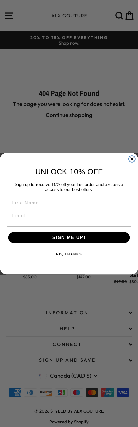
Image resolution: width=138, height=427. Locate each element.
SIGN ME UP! (69, 237)
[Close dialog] (132, 158)
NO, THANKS (69, 254)
